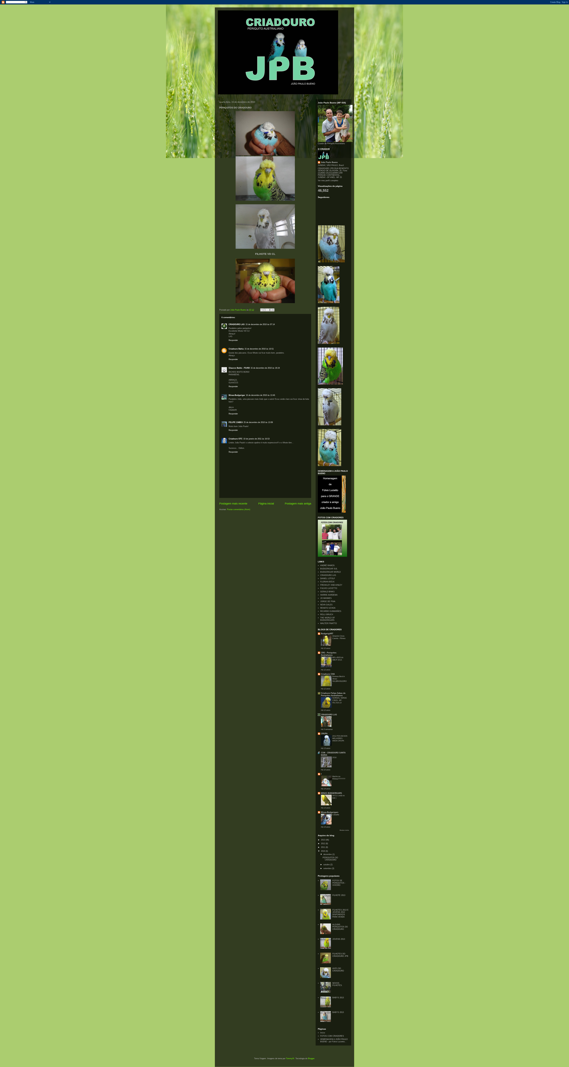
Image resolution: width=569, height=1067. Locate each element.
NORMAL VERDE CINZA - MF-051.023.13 (339, 700)
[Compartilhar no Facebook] (270, 309)
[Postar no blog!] (264, 309)
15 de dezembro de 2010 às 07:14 (260, 324)
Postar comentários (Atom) (238, 509)
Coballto (335, 815)
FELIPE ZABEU (236, 422)
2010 (323, 851)
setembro (327, 868)
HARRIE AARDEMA (329, 595)
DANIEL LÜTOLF (327, 578)
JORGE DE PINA (327, 601)
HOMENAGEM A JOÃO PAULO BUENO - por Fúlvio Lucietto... (334, 1040)
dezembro (327, 854)
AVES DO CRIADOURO (338, 969)
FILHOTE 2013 (338, 895)
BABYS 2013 (338, 997)
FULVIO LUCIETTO (328, 588)
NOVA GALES (326, 605)
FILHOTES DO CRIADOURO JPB (340, 955)
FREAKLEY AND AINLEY (331, 585)
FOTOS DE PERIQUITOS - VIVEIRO (339, 882)
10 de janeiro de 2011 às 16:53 (256, 439)
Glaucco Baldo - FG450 (239, 368)
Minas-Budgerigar (237, 395)
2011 (323, 847)
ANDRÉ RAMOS (327, 565)
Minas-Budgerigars (329, 812)
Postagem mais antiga (298, 503)
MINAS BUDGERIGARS (331, 793)
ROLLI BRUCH (326, 614)
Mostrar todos (344, 830)
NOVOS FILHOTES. (337, 984)
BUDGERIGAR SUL (328, 569)
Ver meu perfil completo (328, 180)
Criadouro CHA (328, 674)
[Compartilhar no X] (267, 309)
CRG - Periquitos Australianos (328, 654)
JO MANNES (326, 598)
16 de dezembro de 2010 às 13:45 (260, 395)
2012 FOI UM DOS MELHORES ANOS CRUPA (339, 738)
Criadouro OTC (235, 439)
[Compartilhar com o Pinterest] (272, 309)
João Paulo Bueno (329, 162)
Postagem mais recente (233, 503)
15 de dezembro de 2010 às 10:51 (259, 349)
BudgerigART (327, 633)
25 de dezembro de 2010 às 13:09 (258, 422)
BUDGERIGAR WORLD (330, 572)
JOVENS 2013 (338, 939)
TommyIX (290, 1058)
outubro (326, 864)
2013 (323, 840)
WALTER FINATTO (328, 623)
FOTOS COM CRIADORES (332, 1036)
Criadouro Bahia (236, 349)
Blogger (311, 1058)
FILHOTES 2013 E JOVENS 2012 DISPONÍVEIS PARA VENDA (340, 913)
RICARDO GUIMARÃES (330, 611)
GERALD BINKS (327, 592)
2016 (334, 757)
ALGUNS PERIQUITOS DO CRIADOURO (340, 926)
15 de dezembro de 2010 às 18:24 (265, 368)
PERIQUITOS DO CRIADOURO (330, 858)
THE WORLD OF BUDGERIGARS (327, 619)
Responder (233, 340)
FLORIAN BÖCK (327, 582)
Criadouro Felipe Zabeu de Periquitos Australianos (333, 694)
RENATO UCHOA (327, 608)
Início (322, 1033)
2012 (323, 843)
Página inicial (266, 503)
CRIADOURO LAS (237, 324)
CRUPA (324, 733)
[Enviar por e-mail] (261, 309)
